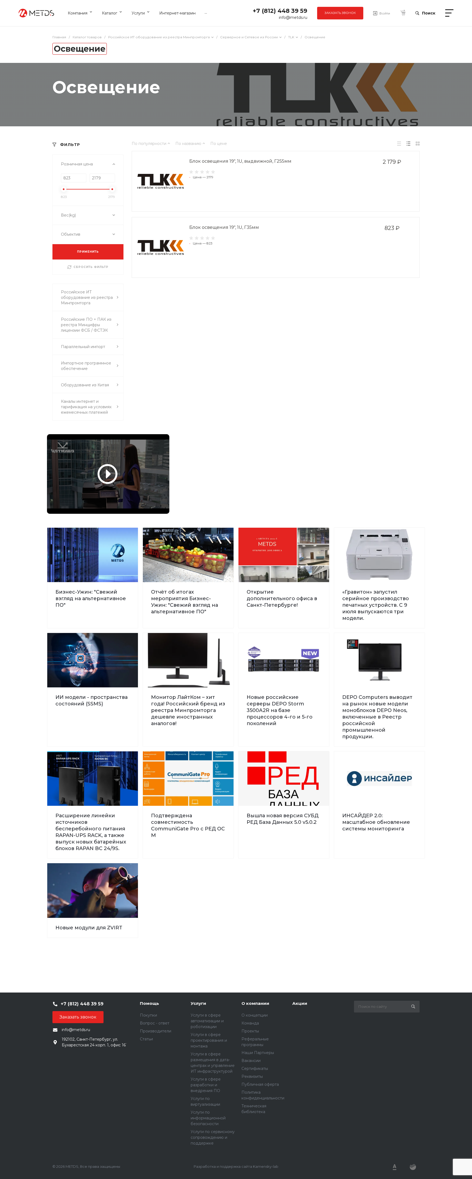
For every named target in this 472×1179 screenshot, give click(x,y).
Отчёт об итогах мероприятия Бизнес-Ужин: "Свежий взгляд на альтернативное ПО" (184, 602)
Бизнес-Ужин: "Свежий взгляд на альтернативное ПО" (90, 598)
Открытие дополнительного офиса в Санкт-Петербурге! (282, 598)
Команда (250, 1023)
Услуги (198, 1003)
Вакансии (251, 1060)
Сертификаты (254, 1068)
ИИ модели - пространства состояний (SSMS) (91, 700)
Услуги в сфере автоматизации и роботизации (207, 1021)
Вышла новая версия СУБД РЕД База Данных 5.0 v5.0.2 (282, 819)
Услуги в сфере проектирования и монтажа (209, 1040)
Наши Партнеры (257, 1052)
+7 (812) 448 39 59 (280, 10)
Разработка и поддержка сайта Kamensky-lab (236, 1166)
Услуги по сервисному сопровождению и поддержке (213, 1137)
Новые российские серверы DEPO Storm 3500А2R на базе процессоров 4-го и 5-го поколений (279, 710)
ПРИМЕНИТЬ (88, 251)
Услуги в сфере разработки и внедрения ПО (206, 1085)
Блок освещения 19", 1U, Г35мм (224, 227)
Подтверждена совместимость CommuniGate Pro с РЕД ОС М (188, 825)
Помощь (149, 1003)
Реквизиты (252, 1076)
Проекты (250, 1031)
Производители (155, 1031)
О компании (255, 1003)
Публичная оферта (260, 1084)
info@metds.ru (293, 17)
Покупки (148, 1015)
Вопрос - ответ (154, 1023)
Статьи (146, 1039)
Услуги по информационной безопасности (208, 1118)
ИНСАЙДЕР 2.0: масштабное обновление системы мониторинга (376, 822)
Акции (299, 1003)
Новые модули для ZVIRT (88, 928)
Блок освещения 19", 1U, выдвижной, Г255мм (240, 161)
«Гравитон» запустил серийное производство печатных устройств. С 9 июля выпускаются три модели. (375, 605)
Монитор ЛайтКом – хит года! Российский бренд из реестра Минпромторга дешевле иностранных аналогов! (188, 710)
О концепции (254, 1015)
